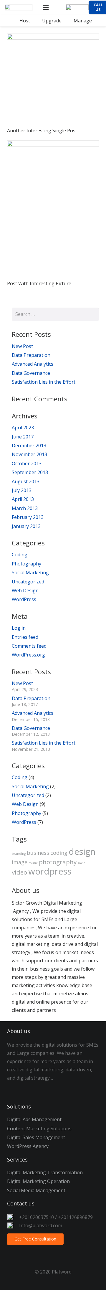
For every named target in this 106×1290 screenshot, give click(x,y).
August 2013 (25, 481)
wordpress (50, 871)
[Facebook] (14, 1089)
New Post (22, 346)
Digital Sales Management (36, 1137)
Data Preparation (31, 355)
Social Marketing (30, 572)
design (82, 851)
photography (58, 862)
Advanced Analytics (32, 364)
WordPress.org (28, 654)
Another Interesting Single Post (42, 130)
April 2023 (23, 427)
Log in (19, 628)
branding (19, 854)
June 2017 (23, 436)
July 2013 (22, 490)
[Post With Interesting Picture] (53, 209)
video (19, 872)
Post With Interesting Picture (39, 283)
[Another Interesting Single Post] (53, 80)
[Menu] (46, 7)
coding (58, 852)
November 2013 (29, 454)
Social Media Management (36, 1190)
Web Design (25, 590)
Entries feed (25, 637)
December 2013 (29, 445)
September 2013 (30, 472)
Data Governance (31, 373)
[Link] (18, 7)
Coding (19, 554)
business (38, 852)
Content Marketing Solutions (39, 1128)
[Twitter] (29, 1089)
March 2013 (25, 508)
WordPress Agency (28, 1146)
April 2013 (23, 499)
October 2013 (27, 463)
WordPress (24, 599)
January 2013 (26, 526)
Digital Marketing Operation (38, 1181)
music (33, 863)
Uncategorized (28, 581)
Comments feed (29, 646)
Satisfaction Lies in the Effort (43, 382)
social (82, 863)
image (19, 862)
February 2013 (28, 517)
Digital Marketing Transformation (45, 1172)
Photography (26, 563)
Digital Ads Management (34, 1119)
